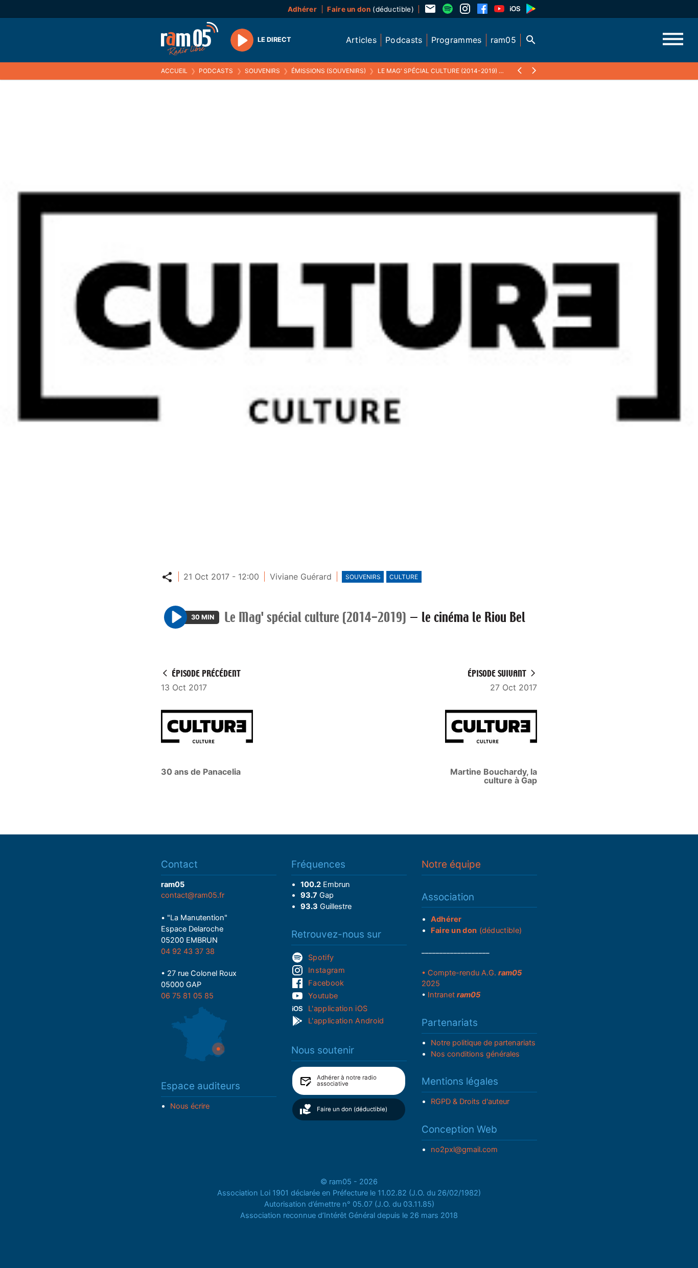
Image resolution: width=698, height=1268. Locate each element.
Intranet (454, 994)
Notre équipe (451, 864)
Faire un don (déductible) (352, 1109)
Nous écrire (190, 1106)
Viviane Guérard (301, 576)
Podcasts (216, 71)
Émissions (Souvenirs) (328, 71)
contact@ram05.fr (192, 895)
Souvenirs (262, 71)
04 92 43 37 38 (188, 951)
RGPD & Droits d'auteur (470, 1101)
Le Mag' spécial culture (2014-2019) (437, 71)
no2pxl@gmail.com (464, 1149)
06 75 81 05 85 (187, 995)
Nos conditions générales (475, 1054)
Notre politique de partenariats (483, 1042)
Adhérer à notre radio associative (347, 1080)
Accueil (174, 71)
